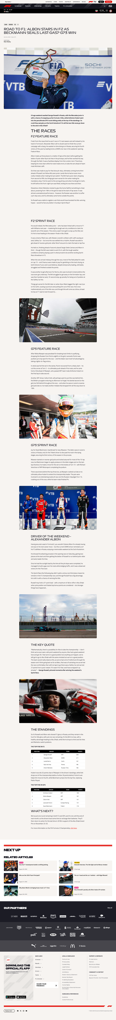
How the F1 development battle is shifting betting (33, 865)
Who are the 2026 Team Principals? (29, 875)
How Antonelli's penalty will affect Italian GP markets (89, 890)
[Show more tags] (18, 25)
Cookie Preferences (67, 999)
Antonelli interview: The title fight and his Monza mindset (90, 865)
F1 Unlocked (67, 6)
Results (28, 6)
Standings (38, 6)
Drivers (48, 6)
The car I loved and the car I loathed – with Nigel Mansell (90, 875)
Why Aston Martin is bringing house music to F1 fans (34, 888)
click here (73, 828)
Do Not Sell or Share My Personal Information (71, 988)
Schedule (18, 6)
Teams (57, 6)
